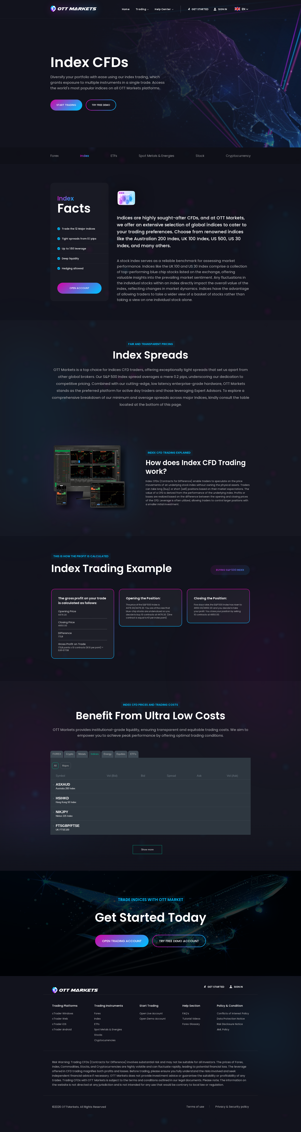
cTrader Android (62, 1029)
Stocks (98, 1035)
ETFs (114, 156)
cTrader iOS (59, 1024)
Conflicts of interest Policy (233, 1013)
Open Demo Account (153, 1018)
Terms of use (195, 1107)
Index (84, 156)
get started (200, 9)
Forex (54, 156)
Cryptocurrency (238, 156)
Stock (200, 156)
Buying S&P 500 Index (230, 570)
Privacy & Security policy (232, 1107)
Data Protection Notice (231, 1018)
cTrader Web (60, 1018)
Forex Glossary (191, 1024)
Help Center (163, 9)
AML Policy (223, 1029)
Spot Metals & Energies (156, 156)
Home (126, 9)
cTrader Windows (62, 1013)
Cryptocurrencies (104, 1040)
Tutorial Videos (191, 1018)
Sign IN (222, 9)
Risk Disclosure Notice (230, 1024)
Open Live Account (151, 1013)
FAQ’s (185, 1013)
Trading (141, 9)
